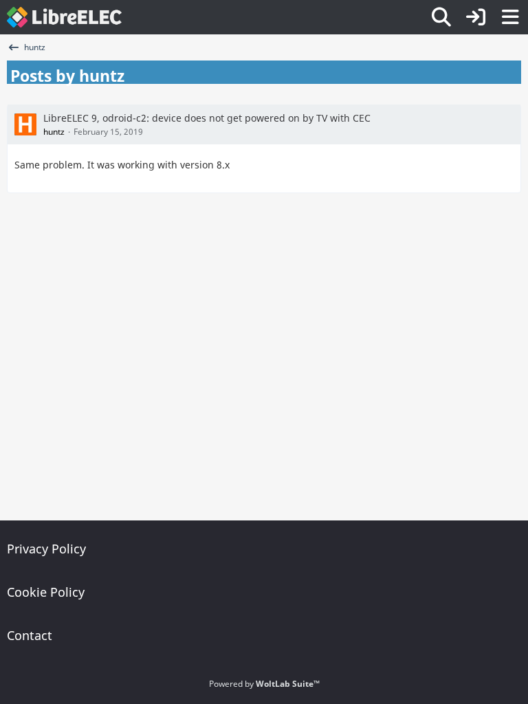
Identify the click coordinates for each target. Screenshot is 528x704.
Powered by (264, 684)
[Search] (441, 17)
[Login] (476, 17)
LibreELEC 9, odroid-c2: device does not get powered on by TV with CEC (207, 117)
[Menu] (510, 17)
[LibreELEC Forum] (64, 17)
